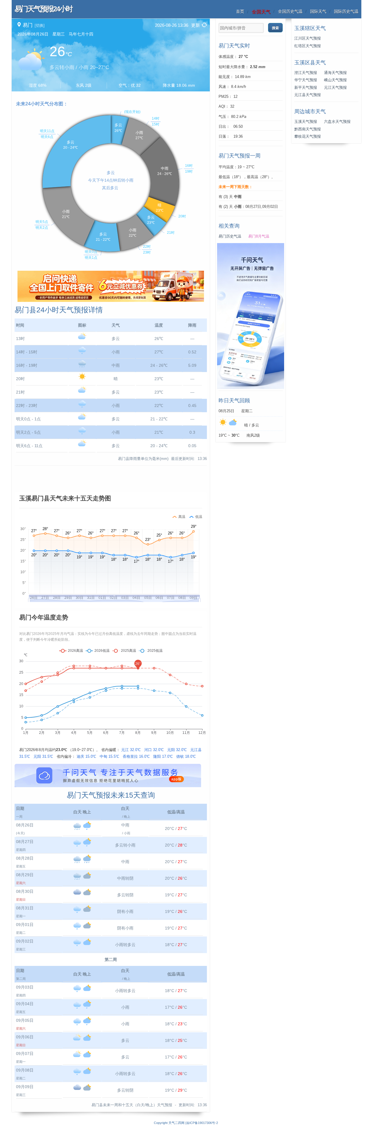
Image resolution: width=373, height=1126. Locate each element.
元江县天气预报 (307, 95)
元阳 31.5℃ (43, 756)
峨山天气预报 (335, 80)
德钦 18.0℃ (186, 756)
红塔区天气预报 (307, 46)
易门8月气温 (258, 236)
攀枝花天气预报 (307, 136)
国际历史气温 (346, 11)
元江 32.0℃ (131, 750)
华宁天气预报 (305, 80)
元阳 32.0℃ (177, 750)
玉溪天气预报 (305, 122)
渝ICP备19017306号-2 (202, 1123)
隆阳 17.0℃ (163, 756)
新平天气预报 (305, 88)
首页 (240, 11)
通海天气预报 (335, 73)
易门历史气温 (230, 236)
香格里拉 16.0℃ (136, 756)
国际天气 (318, 11)
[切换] (40, 25)
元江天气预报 (335, 88)
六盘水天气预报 (337, 122)
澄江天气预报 (305, 73)
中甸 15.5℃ (109, 756)
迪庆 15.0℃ (86, 756)
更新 (195, 25)
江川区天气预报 (307, 38)
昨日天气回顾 (234, 400)
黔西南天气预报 (307, 129)
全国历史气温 (290, 11)
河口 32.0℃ (154, 750)
